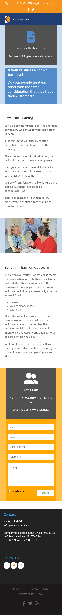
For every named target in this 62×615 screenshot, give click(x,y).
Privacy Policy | (27, 594)
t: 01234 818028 (13, 520)
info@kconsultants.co (44, 3)
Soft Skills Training (31, 48)
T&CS (41, 594)
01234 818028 (16, 3)
